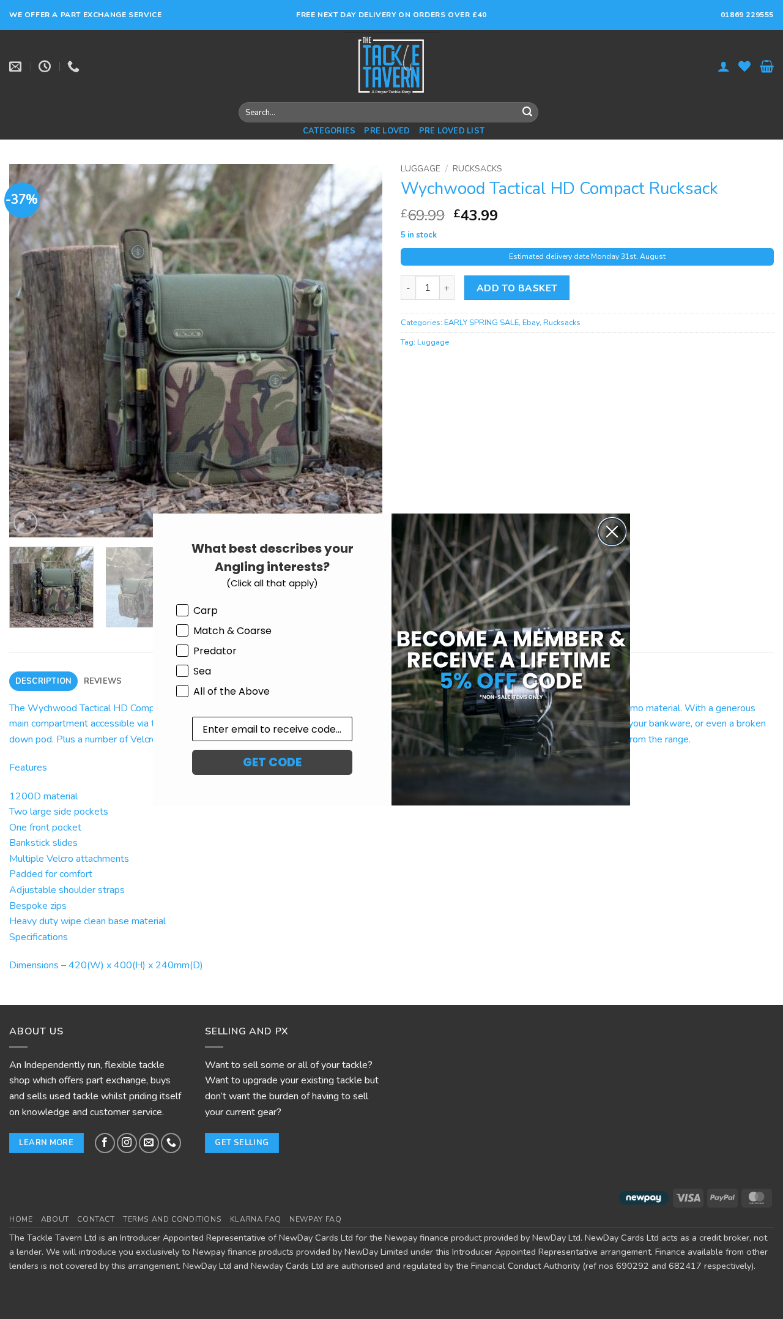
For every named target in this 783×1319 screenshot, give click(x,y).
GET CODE (272, 762)
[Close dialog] (612, 531)
